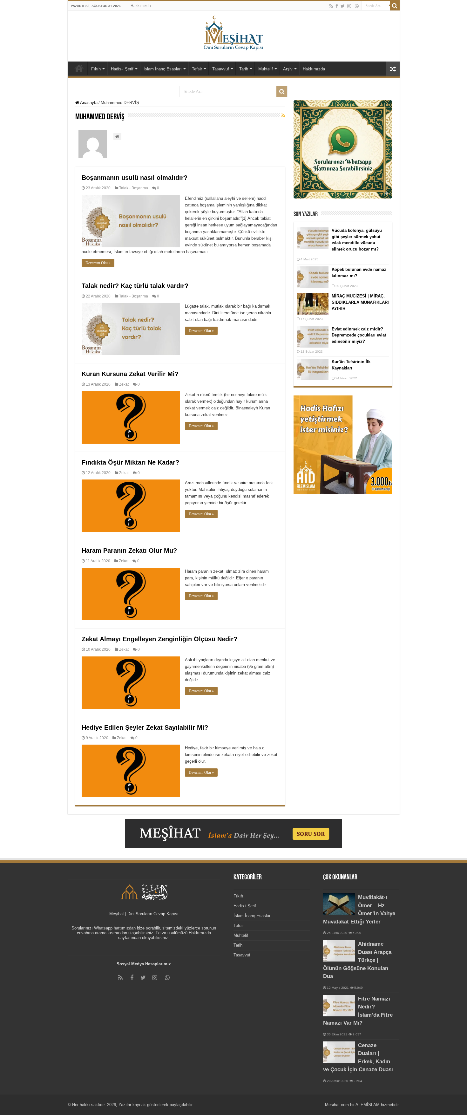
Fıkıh (96, 69)
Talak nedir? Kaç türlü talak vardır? (135, 285)
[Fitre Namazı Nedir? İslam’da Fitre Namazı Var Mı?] (339, 1005)
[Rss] (331, 6)
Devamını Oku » (98, 263)
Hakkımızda (141, 5)
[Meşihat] (234, 31)
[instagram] (349, 6)
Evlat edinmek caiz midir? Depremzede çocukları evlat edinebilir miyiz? (359, 335)
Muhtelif (265, 69)
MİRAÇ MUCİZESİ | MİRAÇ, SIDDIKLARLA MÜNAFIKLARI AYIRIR (360, 302)
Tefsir (197, 69)
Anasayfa (88, 102)
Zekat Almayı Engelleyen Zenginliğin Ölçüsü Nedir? (159, 639)
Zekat (124, 384)
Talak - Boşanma (133, 188)
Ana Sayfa (79, 68)
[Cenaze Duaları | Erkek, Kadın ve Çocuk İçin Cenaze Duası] (339, 1052)
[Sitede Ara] (395, 5)
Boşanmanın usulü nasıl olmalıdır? (134, 177)
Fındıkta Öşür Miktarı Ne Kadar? (130, 462)
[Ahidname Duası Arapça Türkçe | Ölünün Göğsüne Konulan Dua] (339, 951)
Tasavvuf (220, 69)
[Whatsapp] (356, 6)
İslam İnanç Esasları (163, 69)
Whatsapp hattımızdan (115, 928)
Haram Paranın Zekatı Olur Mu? (129, 550)
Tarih (243, 69)
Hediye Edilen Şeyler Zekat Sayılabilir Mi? (145, 727)
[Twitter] (342, 6)
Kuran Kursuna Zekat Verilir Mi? (130, 373)
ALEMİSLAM (367, 1104)
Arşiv (288, 69)
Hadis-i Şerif (122, 69)
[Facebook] (337, 6)
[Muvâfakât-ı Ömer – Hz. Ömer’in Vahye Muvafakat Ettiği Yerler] (339, 904)
